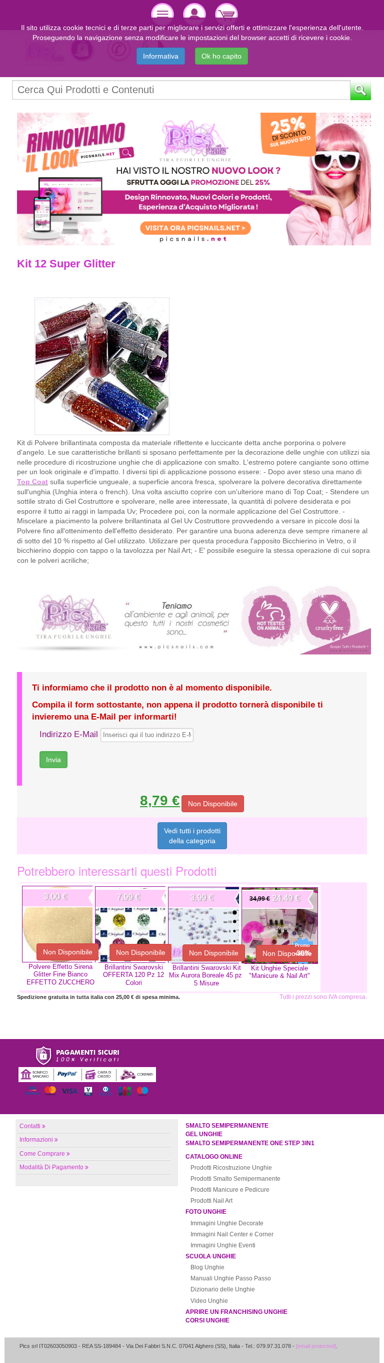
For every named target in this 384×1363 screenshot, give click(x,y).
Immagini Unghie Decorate (227, 1223)
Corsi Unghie (208, 1320)
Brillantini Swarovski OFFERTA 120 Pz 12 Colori (133, 974)
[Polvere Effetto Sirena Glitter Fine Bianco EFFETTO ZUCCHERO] (60, 924)
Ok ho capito (222, 56)
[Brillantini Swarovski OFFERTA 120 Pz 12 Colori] (133, 924)
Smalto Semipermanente (227, 1125)
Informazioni (36, 1139)
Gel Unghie (204, 1134)
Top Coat (32, 482)
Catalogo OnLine (214, 1156)
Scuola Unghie (211, 1256)
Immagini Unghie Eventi (223, 1245)
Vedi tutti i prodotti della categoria (192, 836)
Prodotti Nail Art (211, 1200)
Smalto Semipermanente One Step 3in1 (250, 1143)
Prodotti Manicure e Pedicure (230, 1189)
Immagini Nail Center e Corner (232, 1234)
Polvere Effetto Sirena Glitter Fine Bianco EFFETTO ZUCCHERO (60, 974)
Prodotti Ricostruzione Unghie (231, 1167)
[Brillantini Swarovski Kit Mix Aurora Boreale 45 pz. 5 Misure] (206, 925)
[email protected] (316, 1346)
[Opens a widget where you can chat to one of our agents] (346, 1345)
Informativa (160, 56)
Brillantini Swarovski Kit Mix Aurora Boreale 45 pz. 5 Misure (206, 975)
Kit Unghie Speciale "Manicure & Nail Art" (279, 971)
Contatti (30, 1126)
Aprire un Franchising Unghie (237, 1311)
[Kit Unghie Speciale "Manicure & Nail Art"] (280, 925)
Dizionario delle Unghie (222, 1289)
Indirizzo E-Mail (69, 734)
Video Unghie (209, 1300)
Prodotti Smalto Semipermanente (235, 1178)
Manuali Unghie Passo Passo (230, 1278)
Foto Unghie (206, 1211)
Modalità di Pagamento (52, 1167)
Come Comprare (42, 1153)
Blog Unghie (207, 1267)
